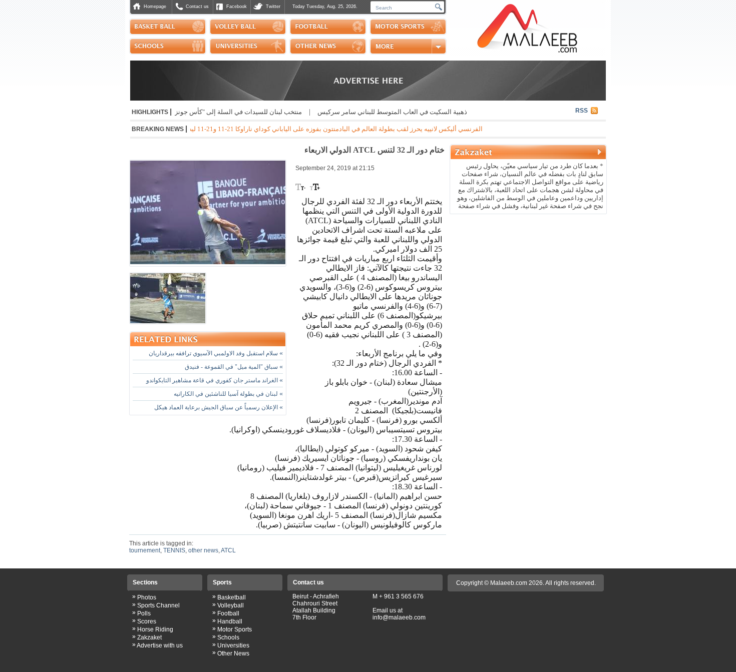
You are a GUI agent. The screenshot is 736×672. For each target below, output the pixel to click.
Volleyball (230, 605)
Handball (229, 621)
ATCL (228, 550)
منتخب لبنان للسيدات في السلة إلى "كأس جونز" (256, 112)
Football (228, 613)
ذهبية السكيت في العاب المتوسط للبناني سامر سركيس (411, 112)
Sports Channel (158, 605)
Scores (146, 621)
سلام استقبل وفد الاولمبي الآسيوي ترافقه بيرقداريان (216, 353)
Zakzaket (149, 637)
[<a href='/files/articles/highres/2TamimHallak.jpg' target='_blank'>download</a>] (167, 298)
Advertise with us (160, 645)
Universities (233, 645)
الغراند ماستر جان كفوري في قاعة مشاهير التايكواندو (214, 380)
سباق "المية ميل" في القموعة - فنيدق (234, 366)
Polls (144, 613)
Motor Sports (234, 629)
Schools (228, 637)
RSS (581, 110)
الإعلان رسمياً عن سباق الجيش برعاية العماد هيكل (218, 407)
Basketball (231, 597)
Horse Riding (155, 629)
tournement (144, 550)
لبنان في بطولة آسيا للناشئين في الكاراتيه (228, 393)
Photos (146, 597)
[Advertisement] (528, 282)
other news (203, 550)
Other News (233, 653)
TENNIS (174, 550)
